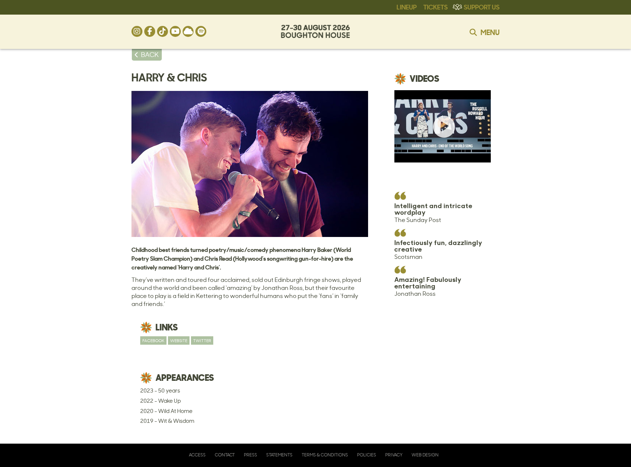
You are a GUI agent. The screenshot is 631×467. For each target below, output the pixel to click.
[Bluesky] (188, 31)
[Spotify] (200, 31)
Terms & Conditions (325, 455)
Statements (279, 455)
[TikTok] (162, 31)
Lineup (407, 6)
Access (197, 455)
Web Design (425, 455)
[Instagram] (136, 31)
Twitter (202, 340)
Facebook (153, 340)
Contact (225, 455)
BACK (150, 54)
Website (178, 340)
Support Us (482, 6)
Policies (366, 455)
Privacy (393, 455)
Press (250, 455)
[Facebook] (149, 31)
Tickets (435, 6)
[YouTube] (175, 31)
